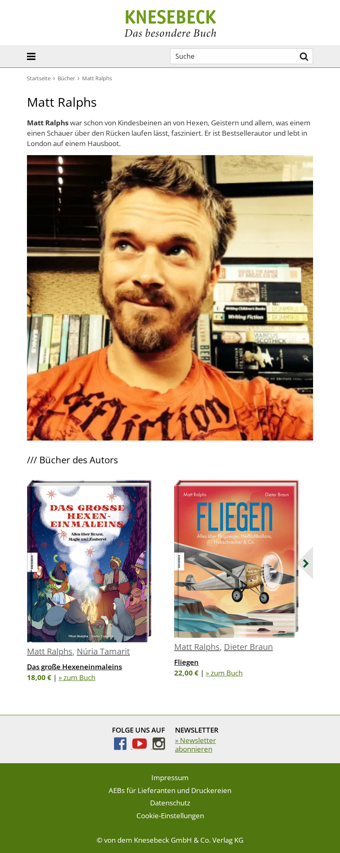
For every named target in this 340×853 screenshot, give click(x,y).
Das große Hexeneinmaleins (74, 666)
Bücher (66, 78)
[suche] (303, 56)
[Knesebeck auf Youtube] (142, 746)
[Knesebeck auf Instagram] (159, 746)
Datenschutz (170, 802)
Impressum (170, 777)
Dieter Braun (248, 646)
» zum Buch (76, 677)
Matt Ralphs (50, 651)
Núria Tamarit (103, 651)
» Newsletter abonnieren (195, 744)
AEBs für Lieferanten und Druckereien (170, 790)
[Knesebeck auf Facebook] (123, 746)
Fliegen (186, 662)
